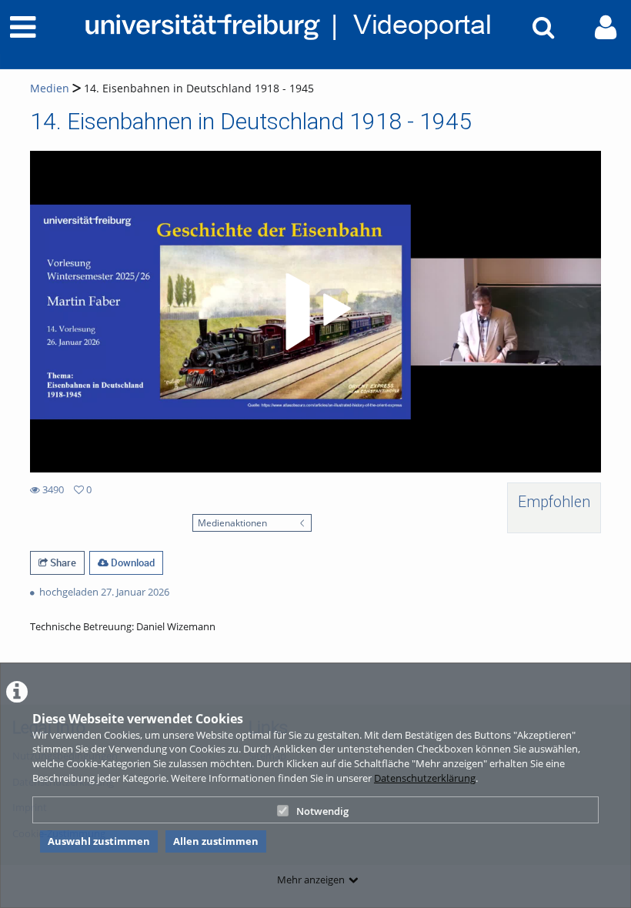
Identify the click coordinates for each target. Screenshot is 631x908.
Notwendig (322, 811)
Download (132, 562)
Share (62, 562)
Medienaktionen (232, 522)
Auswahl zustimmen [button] (99, 841)
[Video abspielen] (315, 311)
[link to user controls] (605, 27)
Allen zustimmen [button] (216, 841)
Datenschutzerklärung (425, 778)
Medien (49, 88)
